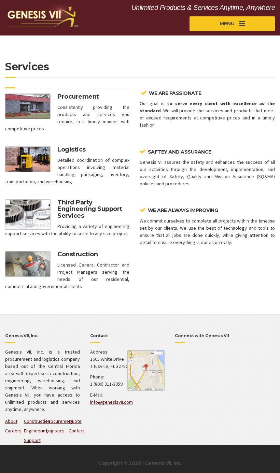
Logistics (55, 431)
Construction (37, 421)
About (11, 421)
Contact (77, 431)
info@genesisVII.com (111, 402)
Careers (13, 431)
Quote (75, 421)
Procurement (59, 421)
